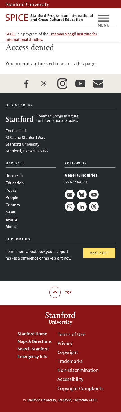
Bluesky (82, 194)
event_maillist (98, 83)
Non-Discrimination (78, 370)
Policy (11, 190)
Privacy (64, 343)
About (11, 226)
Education (15, 182)
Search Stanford (33, 349)
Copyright (67, 352)
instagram (62, 83)
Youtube (94, 194)
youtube (80, 83)
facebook (26, 83)
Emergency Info (32, 356)
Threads (94, 206)
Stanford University (27, 4)
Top (68, 292)
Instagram (70, 206)
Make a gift (99, 253)
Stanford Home (32, 333)
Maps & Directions (34, 341)
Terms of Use (71, 334)
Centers (13, 204)
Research (14, 175)
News (10, 212)
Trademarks (70, 361)
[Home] (49, 17)
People (12, 197)
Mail (70, 194)
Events (11, 219)
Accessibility (70, 379)
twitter (44, 83)
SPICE (11, 33)
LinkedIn (82, 206)
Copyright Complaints (80, 388)
